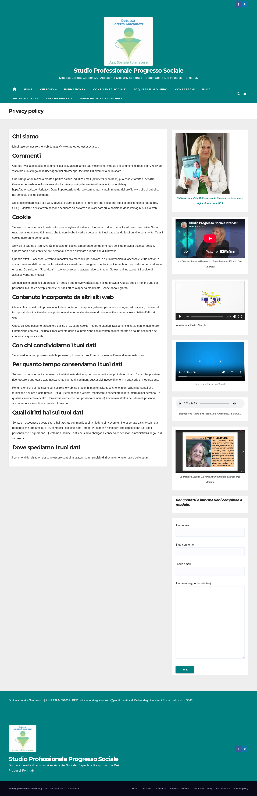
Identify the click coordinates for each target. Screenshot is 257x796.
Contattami (198, 788)
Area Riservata (222, 788)
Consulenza (160, 788)
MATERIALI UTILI (25, 98)
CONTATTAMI (185, 89)
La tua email (183, 564)
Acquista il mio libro (179, 788)
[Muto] (234, 316)
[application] (210, 300)
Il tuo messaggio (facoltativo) (193, 583)
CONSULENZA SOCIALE (109, 89)
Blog (209, 788)
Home (135, 788)
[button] (238, 93)
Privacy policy (241, 788)
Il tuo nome (182, 525)
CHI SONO (47, 89)
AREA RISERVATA (58, 98)
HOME (28, 89)
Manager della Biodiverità (101, 98)
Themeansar (72, 788)
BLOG (206, 89)
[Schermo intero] (240, 316)
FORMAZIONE (74, 89)
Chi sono (146, 788)
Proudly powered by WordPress (25, 788)
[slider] (207, 316)
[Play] (180, 316)
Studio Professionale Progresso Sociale (128, 70)
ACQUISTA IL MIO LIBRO (150, 89)
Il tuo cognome (185, 544)
